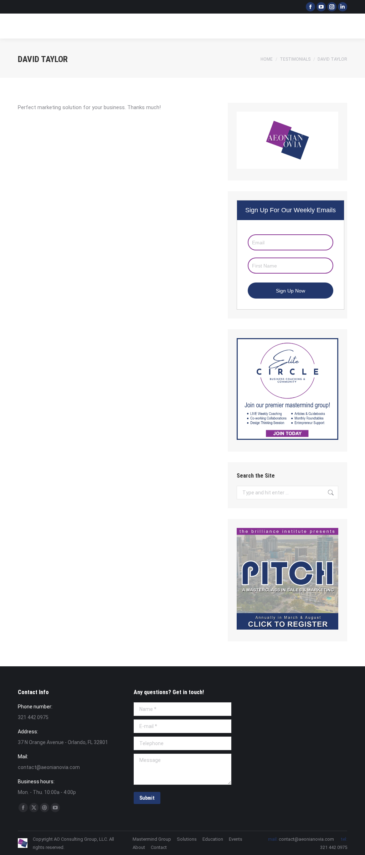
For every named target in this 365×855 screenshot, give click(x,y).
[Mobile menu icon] (353, 26)
